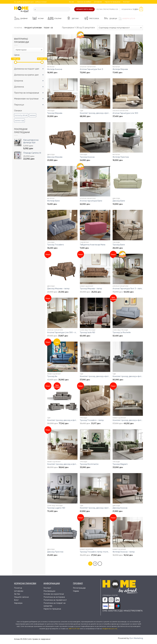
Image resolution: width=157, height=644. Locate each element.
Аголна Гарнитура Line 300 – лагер (62, 332)
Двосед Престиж (55, 552)
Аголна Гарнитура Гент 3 (91, 69)
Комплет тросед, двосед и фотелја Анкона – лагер (128, 420)
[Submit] (68, 9)
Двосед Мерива (54, 157)
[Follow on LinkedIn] (141, 2)
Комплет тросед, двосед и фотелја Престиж (128, 376)
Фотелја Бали (53, 201)
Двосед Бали (119, 201)
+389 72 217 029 (74, 628)
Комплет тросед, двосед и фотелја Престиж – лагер (62, 420)
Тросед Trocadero (55, 245)
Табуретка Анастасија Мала (92, 245)
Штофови (98, 2)
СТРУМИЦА (107, 595)
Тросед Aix (52, 376)
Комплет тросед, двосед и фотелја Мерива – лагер (62, 464)
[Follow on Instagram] (134, 2)
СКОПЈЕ (115, 595)
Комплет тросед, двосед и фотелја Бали (95, 508)
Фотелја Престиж (121, 157)
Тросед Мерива (54, 113)
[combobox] (29, 49)
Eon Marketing (136, 638)
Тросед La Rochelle (122, 332)
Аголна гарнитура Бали (91, 201)
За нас (71, 2)
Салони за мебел (84, 2)
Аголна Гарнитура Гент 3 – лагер (128, 288)
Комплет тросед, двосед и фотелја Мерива (95, 113)
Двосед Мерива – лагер (58, 288)
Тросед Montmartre (89, 464)
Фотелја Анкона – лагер (124, 552)
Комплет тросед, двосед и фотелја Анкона (95, 376)
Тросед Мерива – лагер (91, 288)
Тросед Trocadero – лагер (92, 420)
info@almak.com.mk (109, 628)
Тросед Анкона (87, 157)
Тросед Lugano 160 (56, 508)
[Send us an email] (139, 2)
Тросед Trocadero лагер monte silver (95, 552)
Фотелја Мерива (120, 69)
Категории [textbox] (21, 50)
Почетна (18, 28)
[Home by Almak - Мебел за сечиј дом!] (22, 9)
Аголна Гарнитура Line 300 (125, 113)
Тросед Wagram (120, 464)
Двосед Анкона (120, 508)
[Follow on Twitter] (137, 2)
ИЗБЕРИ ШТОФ (128, 18)
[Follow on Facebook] (132, 2)
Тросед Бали (119, 245)
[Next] (100, 564)
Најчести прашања (112, 2)
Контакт (126, 2)
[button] (107, 9)
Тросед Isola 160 (87, 332)
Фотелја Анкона (54, 69)
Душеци (113, 18)
